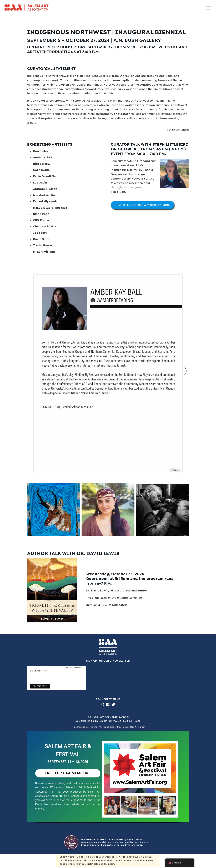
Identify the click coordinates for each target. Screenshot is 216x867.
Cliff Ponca (41, 220)
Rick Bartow (41, 164)
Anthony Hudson (45, 189)
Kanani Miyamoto (45, 201)
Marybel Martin (44, 195)
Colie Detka (41, 170)
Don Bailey (40, 151)
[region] (108, 780)
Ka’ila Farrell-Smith (47, 176)
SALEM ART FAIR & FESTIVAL (68, 750)
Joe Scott (40, 233)
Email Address (38, 670)
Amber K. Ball (42, 157)
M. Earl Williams (44, 252)
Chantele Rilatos (45, 226)
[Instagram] (102, 704)
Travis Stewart (43, 245)
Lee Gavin (40, 182)
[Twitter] (113, 704)
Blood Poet (41, 214)
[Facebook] (107, 704)
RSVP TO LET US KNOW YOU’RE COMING (142, 205)
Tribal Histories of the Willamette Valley (114, 597)
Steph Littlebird (139, 161)
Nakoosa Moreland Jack (50, 207)
